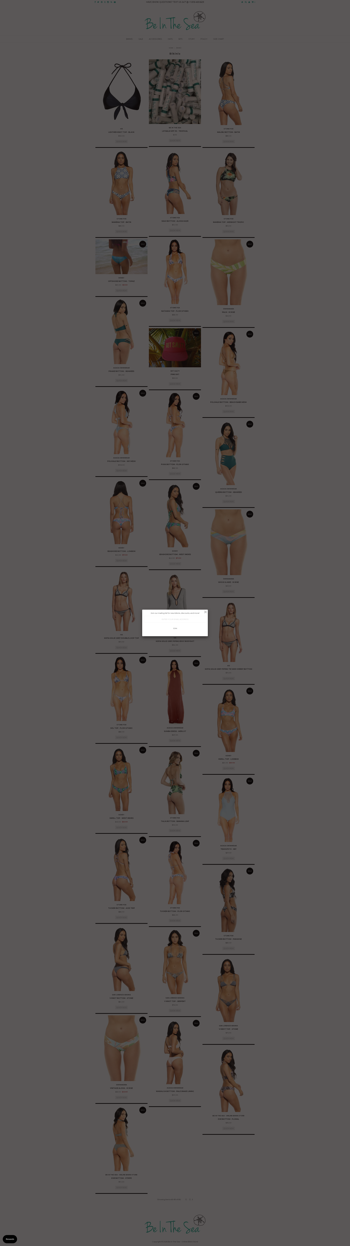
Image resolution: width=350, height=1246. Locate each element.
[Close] (205, 612)
